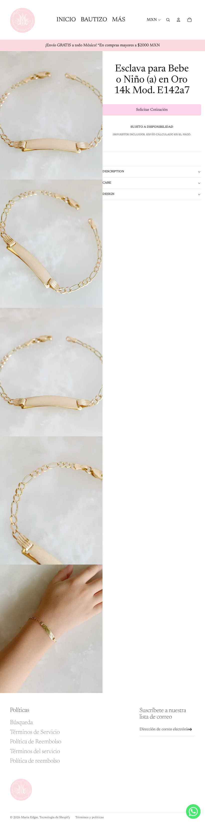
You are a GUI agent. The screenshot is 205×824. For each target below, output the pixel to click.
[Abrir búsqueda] (168, 19)
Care (106, 182)
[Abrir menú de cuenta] (178, 19)
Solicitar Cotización (152, 110)
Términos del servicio (35, 752)
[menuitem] (119, 20)
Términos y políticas (89, 817)
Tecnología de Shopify (54, 817)
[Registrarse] (190, 730)
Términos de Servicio (35, 732)
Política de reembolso (35, 761)
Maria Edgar (29, 817)
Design (108, 194)
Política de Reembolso (35, 742)
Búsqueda (21, 723)
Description (113, 171)
